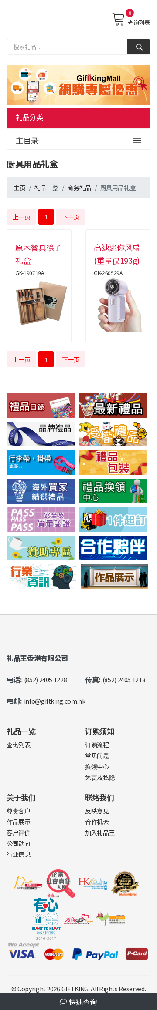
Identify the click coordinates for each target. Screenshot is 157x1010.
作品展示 (19, 821)
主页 (19, 187)
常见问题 (97, 755)
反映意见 (97, 810)
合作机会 (97, 821)
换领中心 (97, 766)
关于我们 (21, 797)
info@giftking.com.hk (54, 701)
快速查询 (82, 1002)
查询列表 (139, 22)
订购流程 (97, 744)
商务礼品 (79, 187)
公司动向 (19, 843)
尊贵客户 (19, 810)
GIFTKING (75, 988)
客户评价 (19, 832)
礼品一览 (46, 187)
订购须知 (99, 730)
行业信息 (19, 854)
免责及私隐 (100, 777)
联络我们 (99, 797)
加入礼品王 (100, 832)
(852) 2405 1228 (45, 679)
